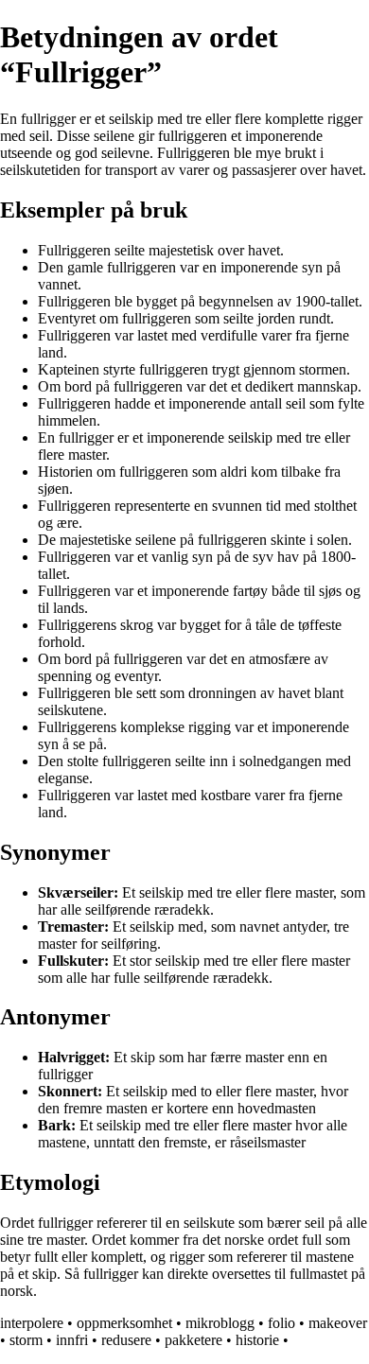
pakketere (193, 1340)
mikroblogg (220, 1323)
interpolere (31, 1323)
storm (26, 1340)
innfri (72, 1340)
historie (257, 1340)
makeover (337, 1323)
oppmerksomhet (124, 1323)
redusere (126, 1340)
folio (281, 1323)
